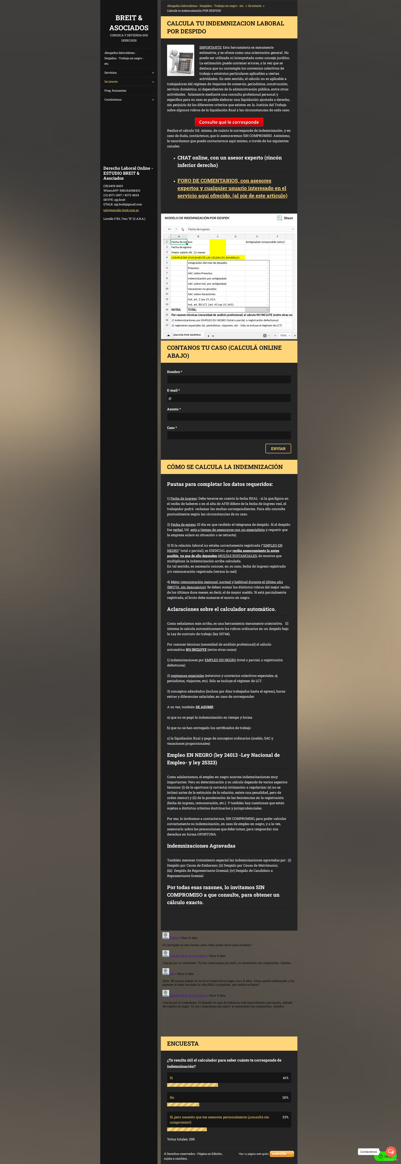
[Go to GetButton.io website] (391, 1159)
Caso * (172, 427)
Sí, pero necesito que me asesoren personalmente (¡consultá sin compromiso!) (219, 1119)
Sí (171, 1078)
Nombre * (174, 371)
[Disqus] (229, 983)
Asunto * (174, 409)
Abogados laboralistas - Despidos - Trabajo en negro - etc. (124, 58)
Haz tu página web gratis (254, 1153)
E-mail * (173, 390)
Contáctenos (113, 99)
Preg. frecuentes (115, 90)
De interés (111, 81)
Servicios (110, 73)
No (172, 1097)
